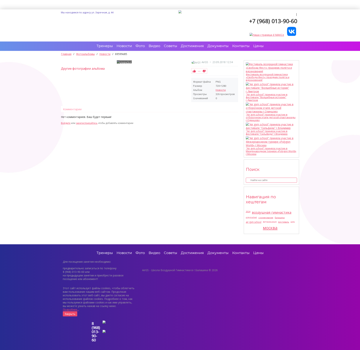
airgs (293, 221)
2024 (248, 211)
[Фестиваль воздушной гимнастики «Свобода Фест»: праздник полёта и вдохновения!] (270, 67)
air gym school (253, 222)
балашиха (280, 217)
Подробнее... (71, 309)
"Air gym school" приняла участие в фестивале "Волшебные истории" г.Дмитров (266, 97)
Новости (221, 90)
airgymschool (251, 217)
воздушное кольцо (270, 221)
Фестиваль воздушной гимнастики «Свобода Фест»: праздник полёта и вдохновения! (267, 77)
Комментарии (72, 109)
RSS (236, 119)
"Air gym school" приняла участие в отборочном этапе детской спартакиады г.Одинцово (271, 117)
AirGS (205, 62)
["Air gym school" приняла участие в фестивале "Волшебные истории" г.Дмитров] (270, 87)
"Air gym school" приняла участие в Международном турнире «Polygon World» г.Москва (271, 151)
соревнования (265, 217)
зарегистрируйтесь (87, 123)
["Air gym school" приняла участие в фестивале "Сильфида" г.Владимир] (270, 126)
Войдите (65, 123)
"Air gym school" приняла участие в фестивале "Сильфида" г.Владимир (267, 132)
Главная (66, 54)
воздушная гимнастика (271, 212)
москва (270, 227)
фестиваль (283, 221)
